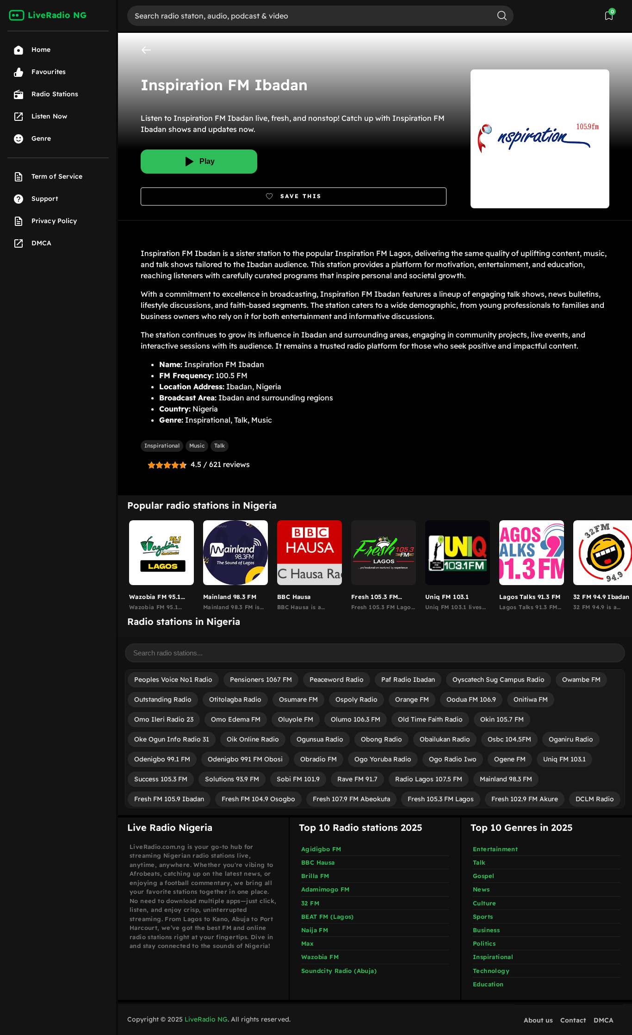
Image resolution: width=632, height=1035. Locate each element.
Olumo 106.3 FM (355, 719)
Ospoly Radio (356, 699)
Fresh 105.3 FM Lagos (441, 799)
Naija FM (314, 930)
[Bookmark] (293, 196)
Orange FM (412, 699)
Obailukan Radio (445, 739)
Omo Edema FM (235, 719)
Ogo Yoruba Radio (382, 759)
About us (538, 1020)
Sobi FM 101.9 (298, 779)
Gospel (483, 875)
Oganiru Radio (571, 739)
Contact (573, 1020)
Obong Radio (381, 739)
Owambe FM (581, 679)
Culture (484, 903)
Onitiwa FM (531, 699)
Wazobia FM (320, 956)
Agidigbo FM (321, 849)
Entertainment (495, 849)
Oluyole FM (295, 719)
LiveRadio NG (206, 1019)
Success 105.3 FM (160, 779)
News (481, 889)
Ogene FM (510, 759)
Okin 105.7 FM (502, 719)
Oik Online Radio (253, 739)
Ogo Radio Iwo (453, 759)
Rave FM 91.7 (357, 779)
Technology (491, 970)
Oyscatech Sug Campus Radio (498, 679)
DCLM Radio (595, 799)
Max (307, 943)
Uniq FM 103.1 (564, 759)
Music (196, 445)
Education (488, 984)
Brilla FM (315, 875)
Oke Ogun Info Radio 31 (171, 739)
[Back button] (146, 50)
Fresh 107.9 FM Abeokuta (351, 799)
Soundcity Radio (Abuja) (339, 970)
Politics (484, 943)
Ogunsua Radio (320, 739)
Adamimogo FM (325, 889)
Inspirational (162, 445)
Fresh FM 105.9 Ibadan (169, 799)
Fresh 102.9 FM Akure (524, 799)
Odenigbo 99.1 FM (162, 759)
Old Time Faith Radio (430, 719)
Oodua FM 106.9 (471, 699)
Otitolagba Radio (235, 699)
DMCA (603, 1020)
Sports (483, 916)
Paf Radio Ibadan (408, 679)
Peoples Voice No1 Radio (173, 679)
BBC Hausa (318, 862)
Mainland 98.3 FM (506, 779)
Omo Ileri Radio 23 (163, 719)
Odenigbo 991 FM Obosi (245, 759)
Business (486, 930)
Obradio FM (318, 759)
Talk (219, 445)
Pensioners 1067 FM (261, 679)
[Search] (502, 15)
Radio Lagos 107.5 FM (428, 779)
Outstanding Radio (163, 699)
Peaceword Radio (337, 679)
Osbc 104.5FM (509, 739)
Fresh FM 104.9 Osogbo (258, 799)
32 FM (310, 903)
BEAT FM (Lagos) (327, 916)
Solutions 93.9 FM (232, 779)
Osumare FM (298, 699)
